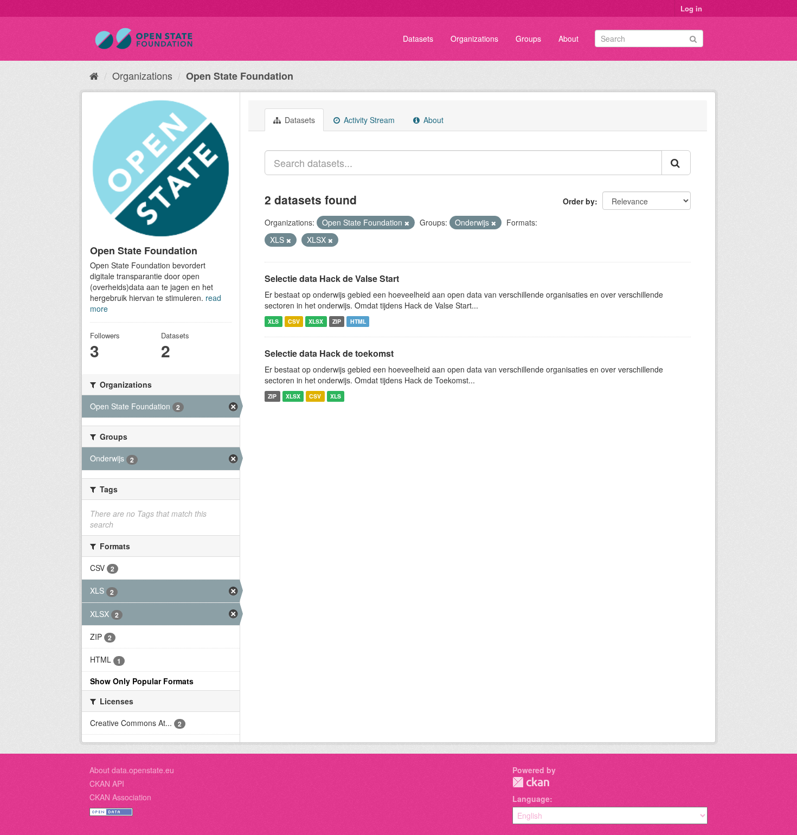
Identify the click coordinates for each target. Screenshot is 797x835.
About (568, 38)
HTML (358, 321)
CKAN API (106, 783)
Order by (579, 201)
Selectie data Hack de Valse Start (332, 278)
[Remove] (406, 223)
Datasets (418, 38)
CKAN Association (120, 797)
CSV (294, 321)
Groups (528, 38)
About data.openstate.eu (131, 770)
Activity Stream (368, 119)
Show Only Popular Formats (142, 681)
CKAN (530, 782)
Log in (691, 8)
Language (531, 798)
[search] (676, 162)
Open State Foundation (239, 76)
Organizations (474, 38)
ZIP (336, 321)
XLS (273, 321)
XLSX (315, 321)
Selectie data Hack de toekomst (329, 353)
